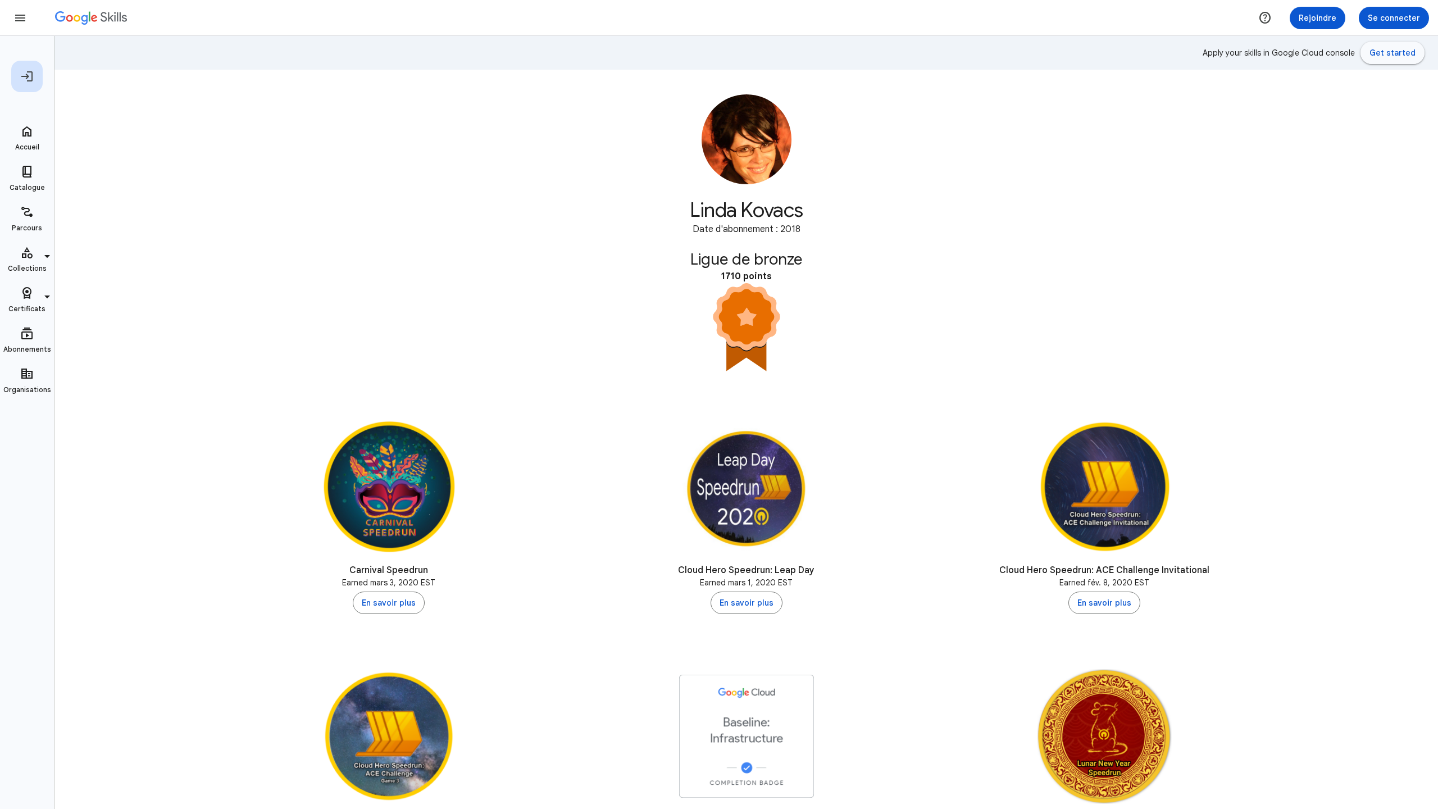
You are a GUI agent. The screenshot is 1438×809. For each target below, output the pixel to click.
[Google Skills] (91, 18)
